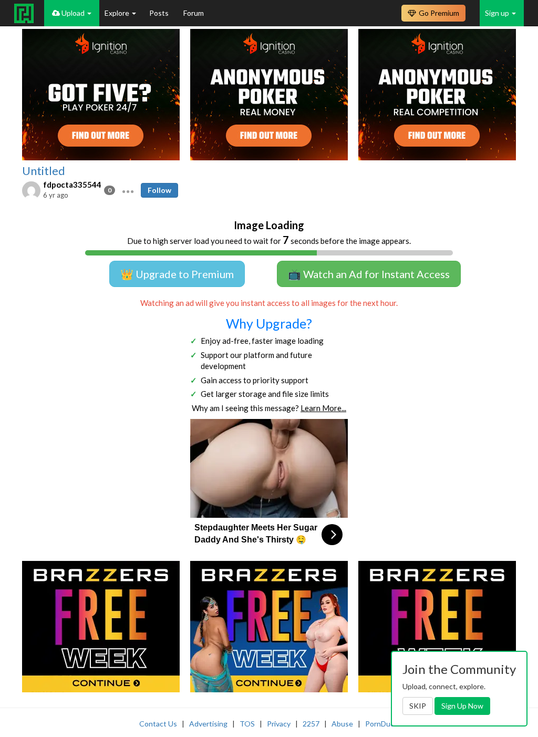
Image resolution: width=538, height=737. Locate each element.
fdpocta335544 (72, 184)
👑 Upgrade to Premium (177, 274)
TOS (247, 723)
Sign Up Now (462, 705)
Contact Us (158, 723)
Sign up (498, 12)
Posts (159, 12)
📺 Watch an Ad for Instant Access (369, 274)
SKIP (417, 705)
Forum (193, 12)
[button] (128, 190)
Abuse (342, 723)
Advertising (208, 723)
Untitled (43, 171)
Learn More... (323, 408)
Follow (159, 190)
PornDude (382, 723)
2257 (311, 723)
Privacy (279, 723)
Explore (118, 12)
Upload (73, 12)
